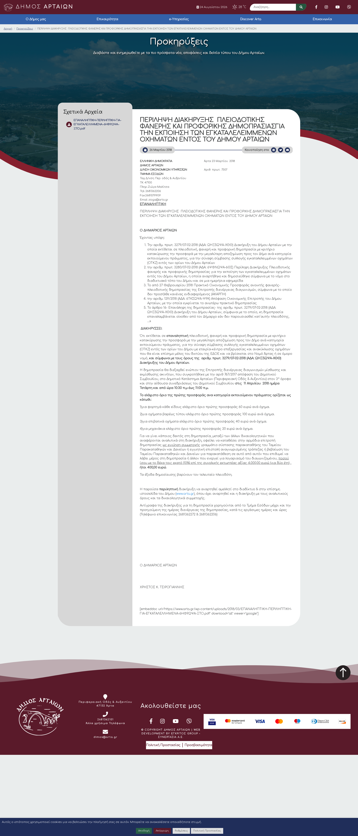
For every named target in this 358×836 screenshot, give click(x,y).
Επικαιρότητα (107, 19)
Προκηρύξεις (24, 28)
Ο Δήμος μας (36, 19)
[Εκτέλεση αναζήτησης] (301, 7)
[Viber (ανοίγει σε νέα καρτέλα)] (349, 7)
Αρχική (8, 28)
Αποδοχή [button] (144, 830)
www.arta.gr (185, 493)
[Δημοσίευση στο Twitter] (280, 149)
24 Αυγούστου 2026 (213, 7)
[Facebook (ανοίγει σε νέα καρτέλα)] (316, 7)
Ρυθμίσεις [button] (181, 830)
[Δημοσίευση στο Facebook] (273, 149)
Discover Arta (250, 19)
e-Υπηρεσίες (179, 19)
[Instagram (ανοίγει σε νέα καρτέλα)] (326, 7)
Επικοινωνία (322, 19)
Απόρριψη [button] (162, 830)
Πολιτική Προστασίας (163, 745)
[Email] (287, 149)
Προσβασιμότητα (198, 745)
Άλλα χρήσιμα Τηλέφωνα (105, 723)
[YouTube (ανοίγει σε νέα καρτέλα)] (337, 7)
